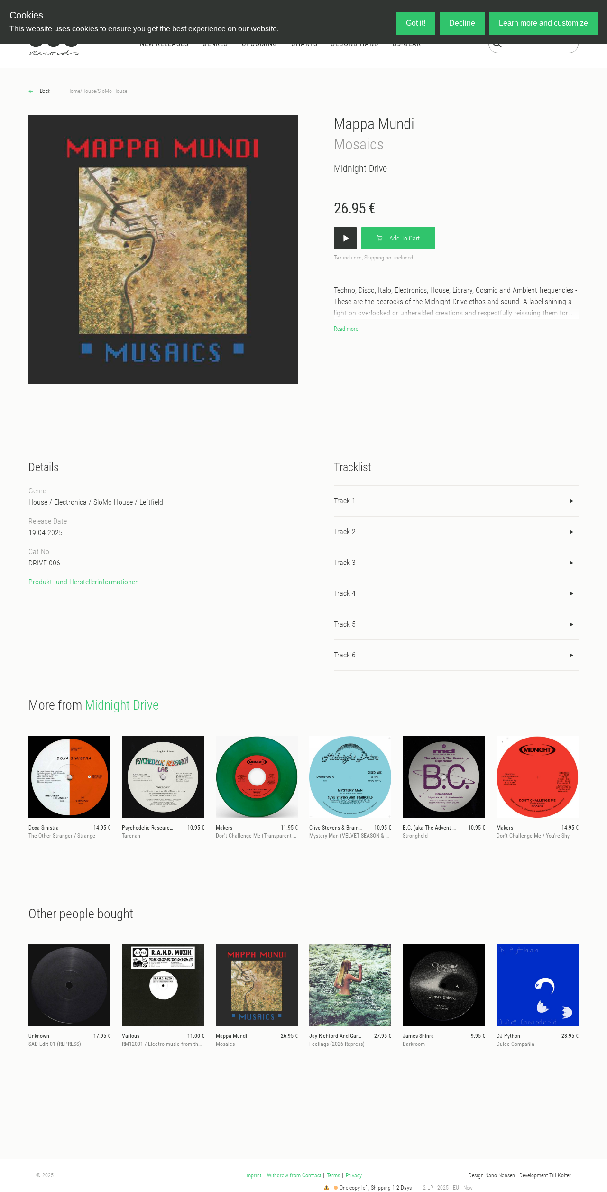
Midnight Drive (360, 168)
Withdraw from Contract (294, 1175)
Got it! (415, 23)
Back (44, 91)
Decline (462, 23)
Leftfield (151, 502)
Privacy (354, 1175)
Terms (333, 1175)
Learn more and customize (543, 23)
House (89, 91)
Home (73, 91)
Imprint (253, 1175)
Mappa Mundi (374, 124)
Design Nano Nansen (492, 1175)
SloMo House (112, 91)
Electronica (70, 502)
